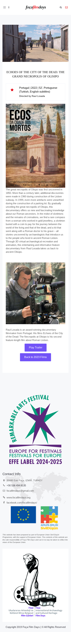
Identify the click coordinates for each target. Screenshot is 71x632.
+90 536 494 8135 (16, 485)
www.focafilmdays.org (18, 497)
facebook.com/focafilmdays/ (22, 502)
